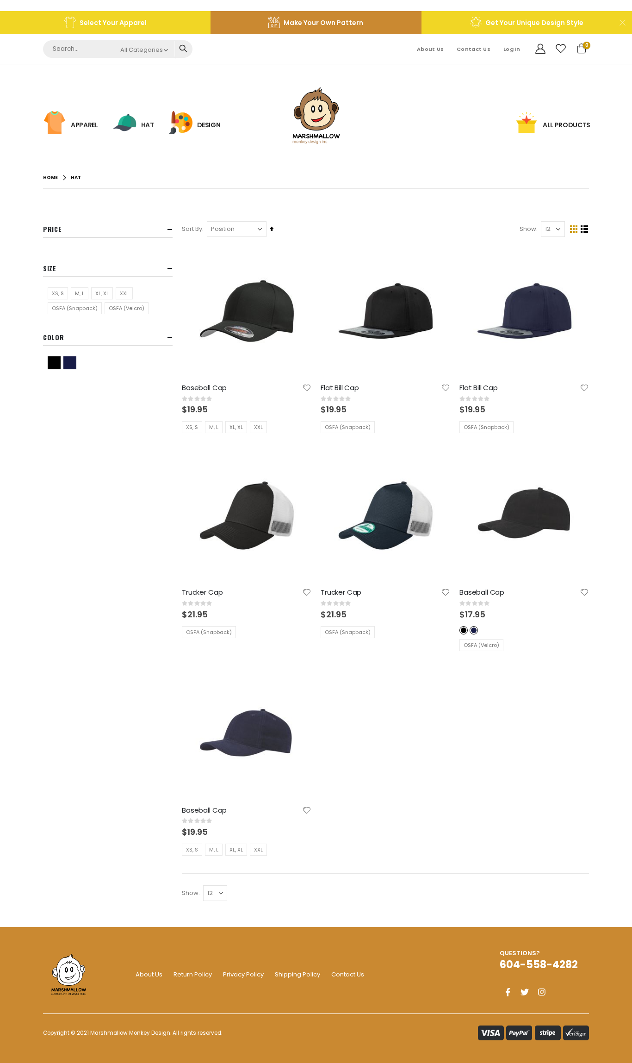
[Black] (55, 363)
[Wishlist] (561, 49)
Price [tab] (52, 229)
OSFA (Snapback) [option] (348, 427)
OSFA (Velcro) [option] (481, 645)
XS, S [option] (192, 427)
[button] (306, 387)
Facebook (507, 992)
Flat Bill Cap (340, 387)
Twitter (525, 992)
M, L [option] (213, 427)
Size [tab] (49, 268)
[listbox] (226, 427)
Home (50, 177)
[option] (463, 630)
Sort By (192, 228)
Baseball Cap (204, 387)
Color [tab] (53, 337)
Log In (511, 49)
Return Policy (192, 974)
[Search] (182, 48)
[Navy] (71, 363)
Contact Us (473, 49)
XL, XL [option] (236, 427)
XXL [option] (258, 427)
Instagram (542, 992)
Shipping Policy (297, 974)
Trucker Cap (202, 592)
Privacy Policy (243, 974)
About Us (430, 49)
